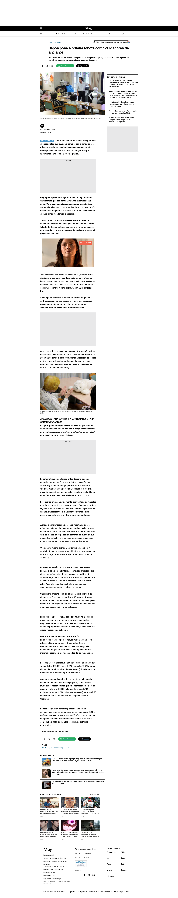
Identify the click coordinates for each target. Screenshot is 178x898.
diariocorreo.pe (105, 892)
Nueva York (78, 33)
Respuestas (111, 852)
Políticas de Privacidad (83, 853)
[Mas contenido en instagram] (93, 875)
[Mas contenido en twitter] (89, 875)
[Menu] (42, 28)
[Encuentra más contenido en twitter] (47, 66)
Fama (109, 864)
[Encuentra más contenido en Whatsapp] (52, 66)
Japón (50, 748)
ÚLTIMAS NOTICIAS (116, 77)
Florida (58, 33)
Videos (123, 852)
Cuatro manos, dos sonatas (122, 33)
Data (123, 858)
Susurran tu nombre (96, 33)
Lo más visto (47, 755)
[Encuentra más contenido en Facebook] (42, 66)
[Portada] (48, 853)
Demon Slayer (108, 33)
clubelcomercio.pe (61, 892)
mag (127, 892)
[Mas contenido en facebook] (84, 875)
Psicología (86, 33)
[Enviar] (41, 34)
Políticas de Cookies (82, 857)
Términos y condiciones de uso (85, 849)
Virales (109, 870)
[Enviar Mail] (41, 129)
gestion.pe (73, 892)
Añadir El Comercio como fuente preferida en (111, 42)
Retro (123, 864)
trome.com (93, 892)
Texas (71, 33)
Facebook (58, 748)
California (65, 33)
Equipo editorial (48, 855)
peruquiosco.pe (118, 892)
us (108, 858)
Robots (66, 748)
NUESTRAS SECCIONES (113, 849)
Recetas (124, 870)
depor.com (83, 892)
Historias (110, 876)
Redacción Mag (49, 129)
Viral (44, 748)
